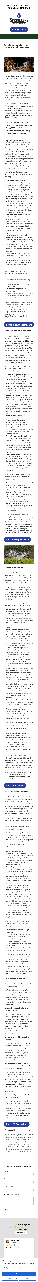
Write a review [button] (20, 1233)
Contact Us (9, 778)
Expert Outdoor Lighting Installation (19, 125)
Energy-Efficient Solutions (15, 128)
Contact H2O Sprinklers (19, 324)
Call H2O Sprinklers (16, 1124)
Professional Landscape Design (17, 122)
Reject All (27, 1278)
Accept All (19, 1274)
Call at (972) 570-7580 (17, 539)
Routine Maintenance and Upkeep (18, 131)
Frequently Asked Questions (16, 133)
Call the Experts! (15, 785)
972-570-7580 (19, 29)
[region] (19, 1270)
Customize (10, 1278)
